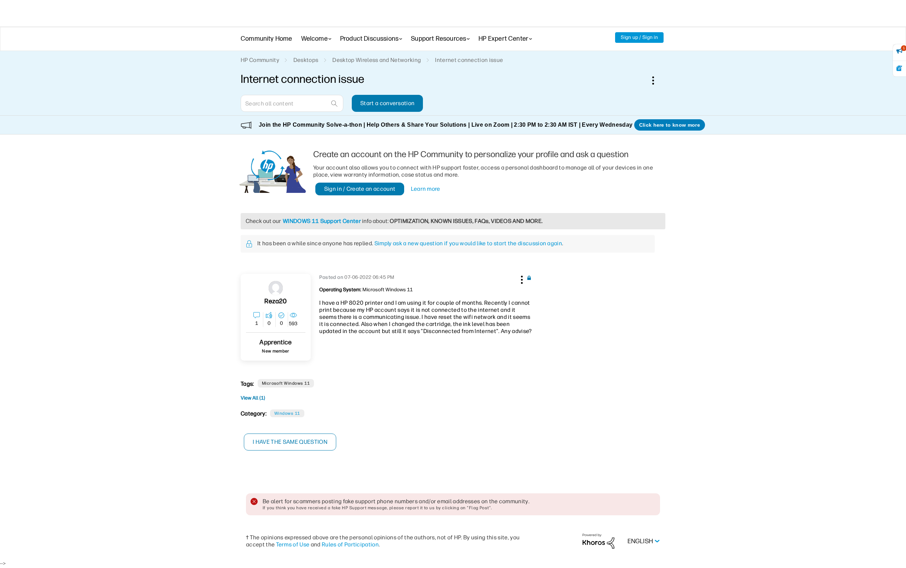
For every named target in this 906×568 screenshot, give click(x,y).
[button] (521, 278)
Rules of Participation (350, 544)
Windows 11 (287, 413)
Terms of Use (293, 544)
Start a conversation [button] (387, 103)
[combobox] (292, 103)
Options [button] (657, 80)
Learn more (425, 188)
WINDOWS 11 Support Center (322, 221)
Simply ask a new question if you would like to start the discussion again (468, 243)
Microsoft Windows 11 (286, 383)
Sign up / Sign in (639, 37)
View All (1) (253, 398)
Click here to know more (669, 125)
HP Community (260, 60)
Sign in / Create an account (360, 188)
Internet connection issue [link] (469, 60)
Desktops (306, 60)
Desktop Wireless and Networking (376, 60)
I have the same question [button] (290, 441)
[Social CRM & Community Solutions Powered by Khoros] (598, 541)
